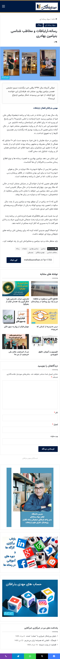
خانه (53, 19)
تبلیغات (24, 248)
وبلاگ (39, 25)
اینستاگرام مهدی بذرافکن (30, 458)
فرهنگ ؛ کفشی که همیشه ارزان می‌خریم (40, 640)
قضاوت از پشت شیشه (47, 644)
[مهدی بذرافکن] (47, 6)
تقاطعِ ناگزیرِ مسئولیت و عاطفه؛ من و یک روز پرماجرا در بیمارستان (44, 300)
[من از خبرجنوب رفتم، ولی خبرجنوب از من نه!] (15, 341)
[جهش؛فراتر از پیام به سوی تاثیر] (15, 316)
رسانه (17, 248)
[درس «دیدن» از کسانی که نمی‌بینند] (44, 316)
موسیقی (30, 252)
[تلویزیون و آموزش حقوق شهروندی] (44, 341)
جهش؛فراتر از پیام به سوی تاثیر (16, 326)
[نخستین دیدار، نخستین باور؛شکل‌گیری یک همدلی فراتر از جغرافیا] (15, 288)
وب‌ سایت (54, 436)
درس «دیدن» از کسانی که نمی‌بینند (47, 328)
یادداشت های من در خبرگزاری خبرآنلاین (41, 628)
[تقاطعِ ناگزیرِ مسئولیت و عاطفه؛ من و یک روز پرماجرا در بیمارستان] (44, 288)
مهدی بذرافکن (40, 252)
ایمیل (55, 424)
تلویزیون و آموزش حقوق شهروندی (48, 353)
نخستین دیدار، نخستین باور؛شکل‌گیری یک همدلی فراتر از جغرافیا (17, 301)
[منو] (3, 7)
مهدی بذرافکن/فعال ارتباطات (45, 108)
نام (56, 412)
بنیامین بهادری (34, 248)
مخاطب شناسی (52, 252)
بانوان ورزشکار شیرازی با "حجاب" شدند (41, 636)
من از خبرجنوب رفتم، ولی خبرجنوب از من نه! (19, 353)
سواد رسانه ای (45, 19)
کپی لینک (13, 260)
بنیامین (43, 248)
